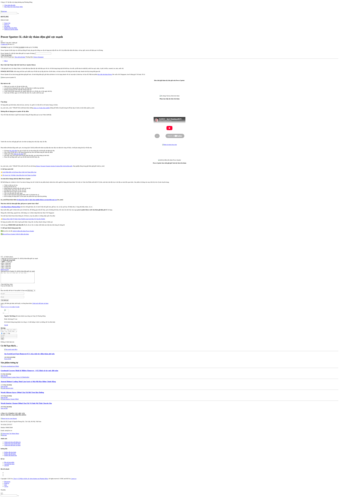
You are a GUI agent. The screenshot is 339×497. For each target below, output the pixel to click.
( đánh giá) (4, 44)
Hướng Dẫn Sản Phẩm (10, 28)
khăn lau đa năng (18, 154)
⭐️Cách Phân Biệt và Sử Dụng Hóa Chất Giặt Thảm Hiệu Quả (18, 172)
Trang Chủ (7, 23)
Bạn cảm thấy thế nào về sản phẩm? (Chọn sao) (14, 290)
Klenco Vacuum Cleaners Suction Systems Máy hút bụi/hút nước (54, 166)
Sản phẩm (7, 26)
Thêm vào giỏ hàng (6, 55)
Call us (6, 486)
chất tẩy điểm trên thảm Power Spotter (23, 231)
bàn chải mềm (13, 150)
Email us (6, 483)
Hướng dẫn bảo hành (10, 452)
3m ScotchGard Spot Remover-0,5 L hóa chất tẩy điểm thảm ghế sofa (29, 354)
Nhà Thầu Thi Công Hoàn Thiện (13, 7)
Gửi (2, 338)
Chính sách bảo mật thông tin (12, 442)
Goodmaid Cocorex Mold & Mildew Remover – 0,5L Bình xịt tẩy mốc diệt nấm (29, 371)
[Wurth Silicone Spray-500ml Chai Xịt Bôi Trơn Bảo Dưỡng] (7, 388)
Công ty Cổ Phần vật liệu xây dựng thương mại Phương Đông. (30, 478)
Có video (12, 307)
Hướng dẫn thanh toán (10, 455)
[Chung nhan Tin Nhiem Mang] (10, 433)
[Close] (1, 305)
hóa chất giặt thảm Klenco (105, 74)
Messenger (7, 481)
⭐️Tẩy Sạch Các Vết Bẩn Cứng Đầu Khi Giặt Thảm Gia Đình (18, 175)
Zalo (5, 485)
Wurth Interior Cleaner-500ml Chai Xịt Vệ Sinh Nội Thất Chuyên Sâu (26, 403)
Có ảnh (17, 307)
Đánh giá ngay (5, 269)
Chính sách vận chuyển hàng (12, 443)
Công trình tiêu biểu (9, 5)
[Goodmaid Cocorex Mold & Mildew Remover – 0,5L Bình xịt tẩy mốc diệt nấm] (10, 366)
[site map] (4, 435)
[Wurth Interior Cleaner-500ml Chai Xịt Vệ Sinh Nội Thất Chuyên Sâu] (10, 399)
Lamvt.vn (73, 478)
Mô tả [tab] (6, 61)
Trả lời (6, 325)
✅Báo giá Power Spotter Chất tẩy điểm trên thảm (15, 234)
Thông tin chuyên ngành (11, 29)
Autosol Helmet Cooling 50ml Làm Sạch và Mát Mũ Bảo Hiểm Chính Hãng (28, 381)
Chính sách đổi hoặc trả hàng (40, 303)
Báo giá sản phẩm (9, 462)
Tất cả (2, 307)
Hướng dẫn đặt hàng (10, 454)
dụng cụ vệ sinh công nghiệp (42, 108)
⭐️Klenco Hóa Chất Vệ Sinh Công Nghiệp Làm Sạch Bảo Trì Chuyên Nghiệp (23, 219)
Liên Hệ (6, 465)
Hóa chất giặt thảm (20, 57)
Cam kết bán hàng (9, 464)
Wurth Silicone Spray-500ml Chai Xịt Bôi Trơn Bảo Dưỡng (22, 392)
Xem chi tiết (7, 359)
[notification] (9, 418)
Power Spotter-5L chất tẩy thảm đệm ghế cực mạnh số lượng (18, 53)
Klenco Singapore (38, 57)
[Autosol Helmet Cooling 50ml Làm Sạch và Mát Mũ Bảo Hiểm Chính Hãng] (15, 377)
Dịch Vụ (6, 24)
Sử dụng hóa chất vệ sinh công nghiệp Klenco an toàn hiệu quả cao (37, 199)
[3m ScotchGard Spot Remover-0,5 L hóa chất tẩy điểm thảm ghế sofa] (10, 349)
